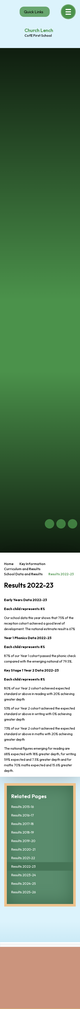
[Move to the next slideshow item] (61, 524)
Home (8, 564)
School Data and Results (23, 574)
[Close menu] (68, 11)
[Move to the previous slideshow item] (49, 524)
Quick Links (33, 11)
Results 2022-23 (61, 574)
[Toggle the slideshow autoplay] (72, 524)
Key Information (32, 564)
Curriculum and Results (22, 569)
